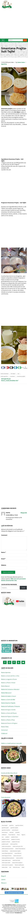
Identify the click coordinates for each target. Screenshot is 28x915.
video (23, 867)
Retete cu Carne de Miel (8, 699)
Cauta (23, 588)
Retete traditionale (19, 865)
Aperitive (4, 64)
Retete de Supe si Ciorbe (8, 710)
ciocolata (17, 832)
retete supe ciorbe (6, 862)
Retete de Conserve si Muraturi (10, 689)
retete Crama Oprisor (20, 848)
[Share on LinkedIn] (15, 367)
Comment (4, 535)
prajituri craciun (5, 839)
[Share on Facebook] (3, 367)
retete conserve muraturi (7, 848)
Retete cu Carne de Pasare (9, 713)
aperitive (11, 825)
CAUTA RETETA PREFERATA (9, 584)
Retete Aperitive (5, 672)
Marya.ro (3, 883)
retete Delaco (5, 851)
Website (3, 565)
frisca (18, 834)
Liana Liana (21, 62)
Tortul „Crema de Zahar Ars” (9, 380)
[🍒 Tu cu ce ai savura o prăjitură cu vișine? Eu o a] (15, 889)
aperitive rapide (14, 827)
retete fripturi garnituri (7, 853)
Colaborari (4, 733)
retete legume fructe (6, 855)
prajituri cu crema (15, 839)
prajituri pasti (5, 844)
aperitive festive (19, 825)
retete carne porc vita (18, 846)
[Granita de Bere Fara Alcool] (13, 784)
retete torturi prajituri (17, 862)
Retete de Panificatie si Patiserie (10, 706)
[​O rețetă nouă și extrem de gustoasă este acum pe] (20, 889)
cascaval (11, 832)
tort (10, 867)
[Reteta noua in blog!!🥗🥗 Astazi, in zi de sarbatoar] (8, 889)
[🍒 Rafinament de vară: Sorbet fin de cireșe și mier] (2, 889)
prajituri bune (14, 837)
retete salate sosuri (6, 860)
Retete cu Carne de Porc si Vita (10, 676)
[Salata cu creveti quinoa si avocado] (13, 754)
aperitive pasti (5, 827)
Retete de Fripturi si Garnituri (9, 716)
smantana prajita (21, 376)
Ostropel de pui (6, 379)
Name (3, 552)
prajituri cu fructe (6, 841)
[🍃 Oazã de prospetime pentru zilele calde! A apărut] (5, 889)
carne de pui (5, 832)
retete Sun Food (16, 860)
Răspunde (24, 513)
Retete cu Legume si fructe (9, 679)
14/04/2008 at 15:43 (12, 515)
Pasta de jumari (5, 797)
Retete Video (5, 727)
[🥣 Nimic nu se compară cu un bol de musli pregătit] (23, 889)
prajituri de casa (16, 841)
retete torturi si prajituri (7, 865)
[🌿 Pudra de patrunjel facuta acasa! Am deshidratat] (13, 889)
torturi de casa (16, 867)
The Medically (18, 912)
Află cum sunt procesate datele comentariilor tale (13, 579)
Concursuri (4, 730)
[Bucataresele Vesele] (7, 4)
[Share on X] (11, 367)
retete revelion (19, 858)
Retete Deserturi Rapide (8, 703)
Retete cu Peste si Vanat (8, 683)
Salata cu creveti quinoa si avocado (11, 743)
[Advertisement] (14, 23)
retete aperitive (4, 376)
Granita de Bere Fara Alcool (9, 773)
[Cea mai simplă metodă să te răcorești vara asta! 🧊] (10, 889)
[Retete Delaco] (14, 649)
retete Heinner (18, 853)
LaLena (3, 879)
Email (3, 559)
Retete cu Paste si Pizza (8, 720)
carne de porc (15, 830)
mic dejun (13, 373)
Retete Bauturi (5, 686)
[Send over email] (19, 367)
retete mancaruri (17, 855)
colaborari (4, 834)
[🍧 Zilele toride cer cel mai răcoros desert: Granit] (25, 889)
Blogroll (3, 876)
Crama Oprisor (11, 834)
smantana (12, 376)
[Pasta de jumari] (13, 808)
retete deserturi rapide (15, 851)
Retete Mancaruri (6, 693)
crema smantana (4, 373)
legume (23, 834)
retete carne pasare (6, 846)
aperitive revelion (6, 830)
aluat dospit (4, 825)
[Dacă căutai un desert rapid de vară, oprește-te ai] (18, 889)
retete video (4, 867)
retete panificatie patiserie (8, 858)
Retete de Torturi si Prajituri (9, 723)
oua (18, 373)
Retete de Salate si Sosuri (8, 696)
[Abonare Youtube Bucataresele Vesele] (14, 601)
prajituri (7, 837)
